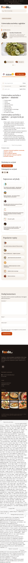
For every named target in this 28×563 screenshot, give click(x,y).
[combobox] (14, 10)
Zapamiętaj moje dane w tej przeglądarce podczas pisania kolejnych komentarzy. (13, 330)
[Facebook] (7, 3)
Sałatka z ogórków (8, 152)
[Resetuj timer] (12, 74)
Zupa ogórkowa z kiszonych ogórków (12, 155)
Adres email (4, 322)
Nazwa (3, 316)
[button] (26, 7)
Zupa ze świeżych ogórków (10, 153)
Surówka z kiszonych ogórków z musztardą (14, 150)
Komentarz (3, 300)
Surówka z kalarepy (8, 156)
